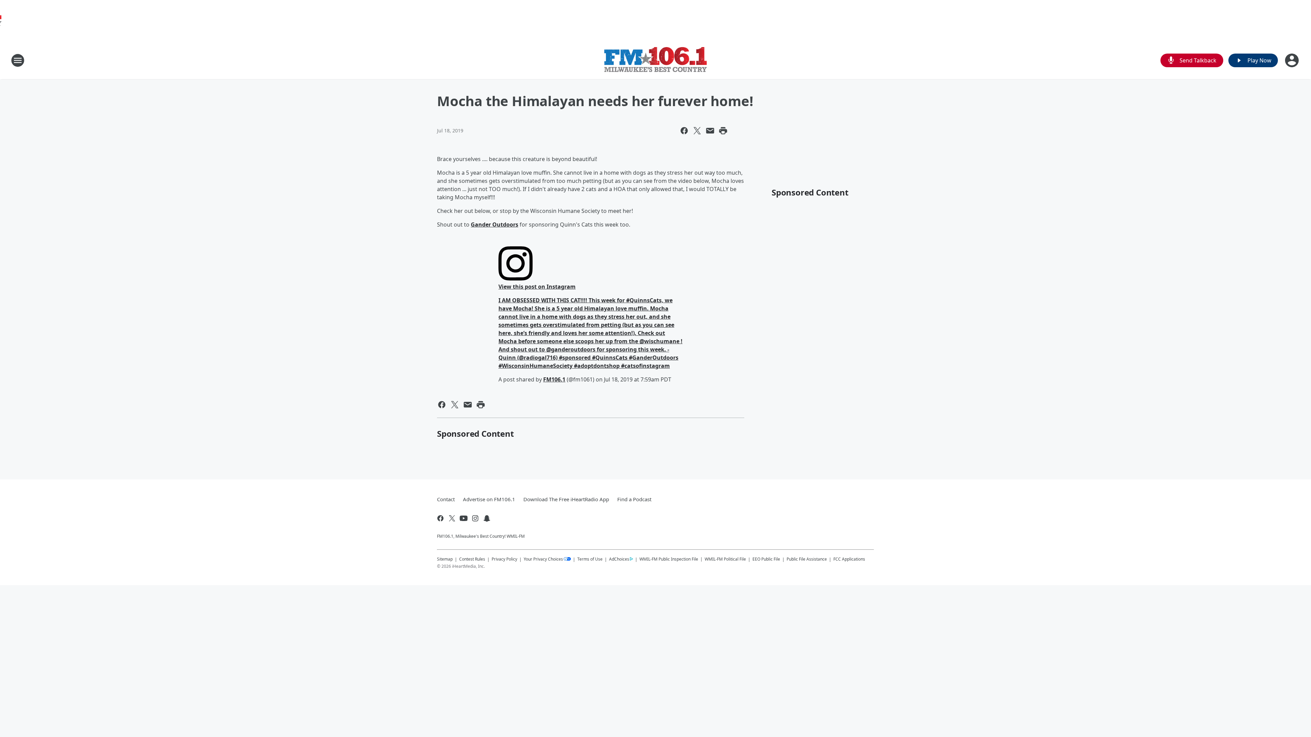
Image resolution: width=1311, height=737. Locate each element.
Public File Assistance (807, 559)
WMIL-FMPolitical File (725, 559)
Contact (446, 499)
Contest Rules (472, 559)
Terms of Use (590, 559)
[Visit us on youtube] (464, 518)
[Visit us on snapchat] (487, 518)
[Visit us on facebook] (440, 518)
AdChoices (619, 559)
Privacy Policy (504, 559)
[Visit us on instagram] (475, 518)
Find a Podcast (634, 499)
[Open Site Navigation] (18, 60)
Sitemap (445, 559)
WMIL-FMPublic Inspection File (668, 559)
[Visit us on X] (452, 518)
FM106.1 (554, 379)
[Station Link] (655, 60)
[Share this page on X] (697, 130)
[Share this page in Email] (710, 130)
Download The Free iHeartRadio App (566, 499)
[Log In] (1292, 60)
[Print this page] (723, 130)
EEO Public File (766, 559)
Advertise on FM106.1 (489, 499)
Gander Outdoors (494, 224)
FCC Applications (849, 559)
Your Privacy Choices (543, 559)
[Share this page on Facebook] (684, 130)
